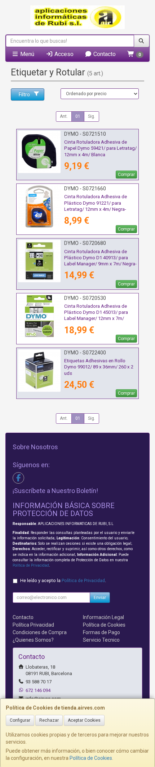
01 (77, 116)
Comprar (126, 174)
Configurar (20, 720)
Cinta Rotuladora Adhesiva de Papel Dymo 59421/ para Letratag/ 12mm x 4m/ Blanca (100, 148)
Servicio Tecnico (101, 640)
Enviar (100, 597)
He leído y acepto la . (63, 580)
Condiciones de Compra (40, 632)
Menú (26, 54)
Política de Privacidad (31, 565)
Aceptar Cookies (84, 720)
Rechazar (49, 720)
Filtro (24, 94)
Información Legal (103, 617)
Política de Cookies (91, 758)
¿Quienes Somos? (33, 640)
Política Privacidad (33, 625)
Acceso (63, 54)
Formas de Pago (101, 632)
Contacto (104, 54)
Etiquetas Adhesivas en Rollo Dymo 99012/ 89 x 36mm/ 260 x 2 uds (98, 367)
